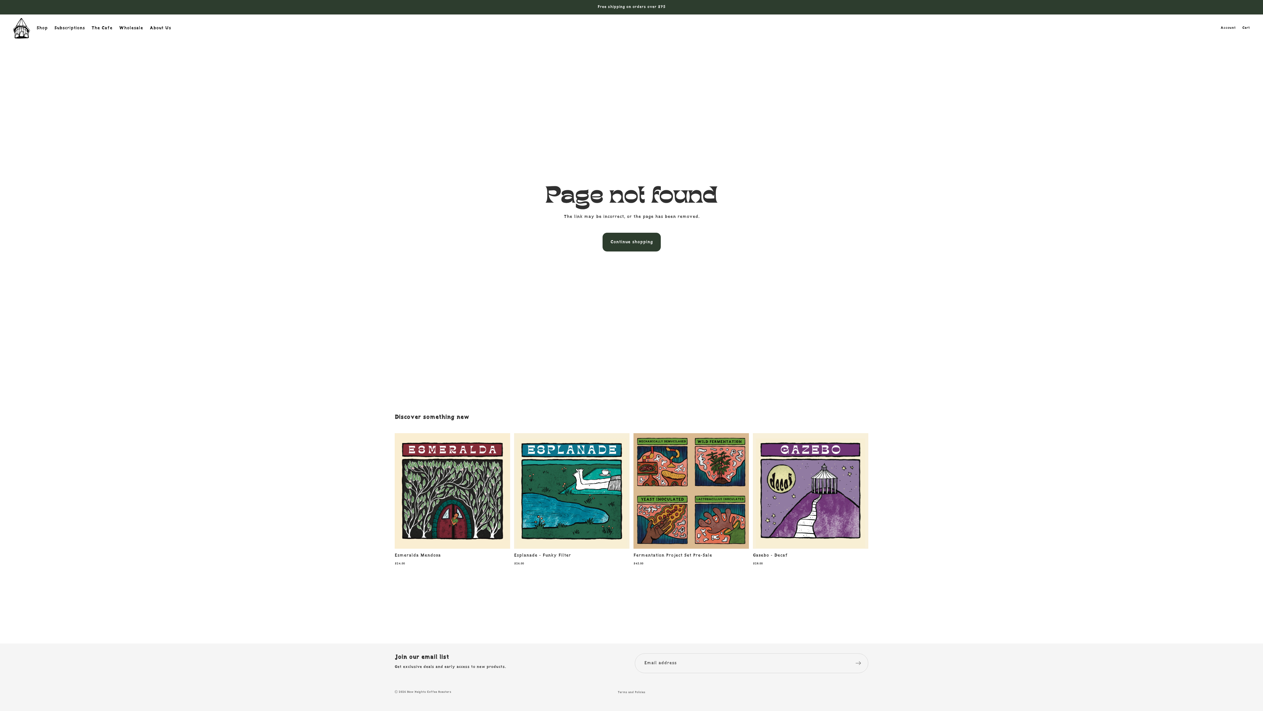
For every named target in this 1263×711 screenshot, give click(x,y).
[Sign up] (858, 663)
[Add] (739, 539)
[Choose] (500, 539)
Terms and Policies (631, 692)
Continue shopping (631, 242)
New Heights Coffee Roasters (429, 692)
